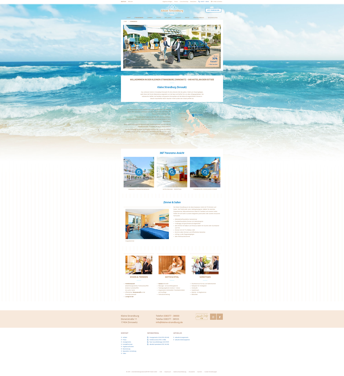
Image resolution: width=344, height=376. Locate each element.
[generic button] (189, 162)
